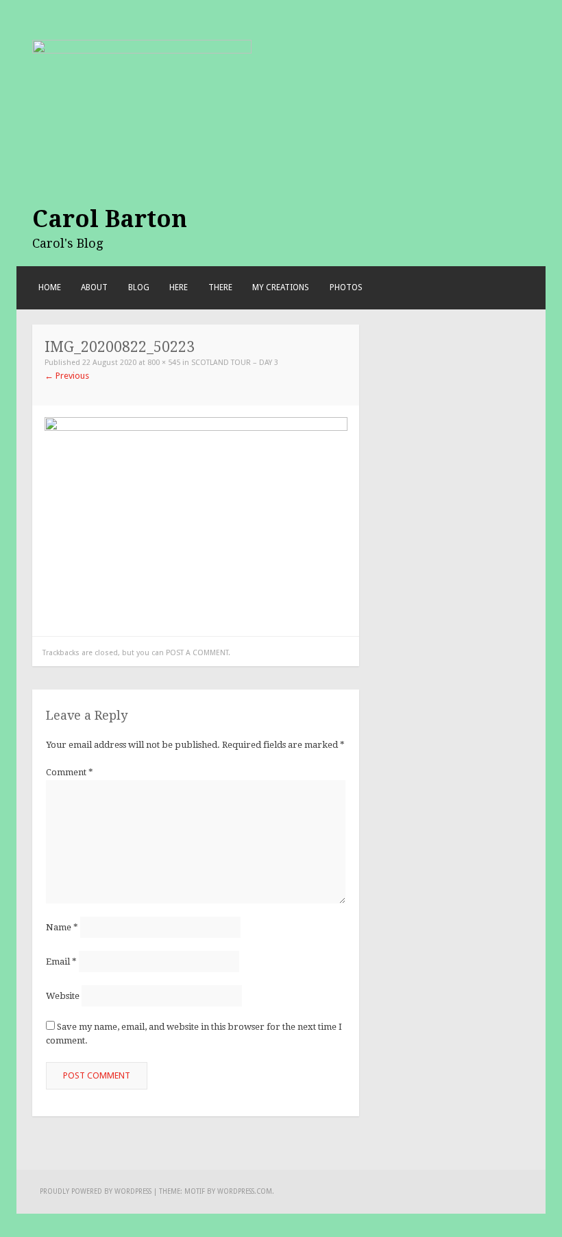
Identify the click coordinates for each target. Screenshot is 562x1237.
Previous (67, 375)
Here (178, 287)
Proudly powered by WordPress (95, 1191)
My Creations (280, 287)
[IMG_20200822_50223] (196, 520)
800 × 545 (163, 362)
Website (63, 996)
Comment (69, 772)
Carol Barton (109, 219)
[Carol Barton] (142, 76)
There (220, 287)
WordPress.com (244, 1191)
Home (49, 287)
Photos (346, 287)
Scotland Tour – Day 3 (234, 362)
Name (62, 927)
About (94, 287)
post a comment (197, 652)
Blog (138, 287)
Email (61, 961)
